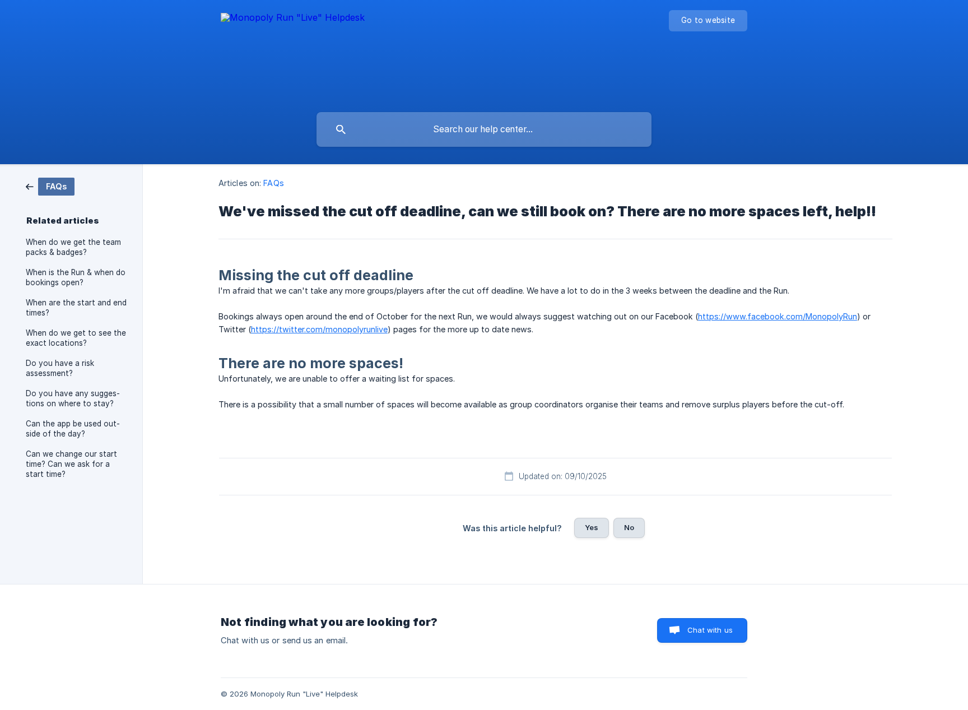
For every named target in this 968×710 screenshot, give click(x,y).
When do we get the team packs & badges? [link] (73, 247)
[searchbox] (484, 129)
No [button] (629, 527)
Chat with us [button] (710, 629)
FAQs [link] (273, 183)
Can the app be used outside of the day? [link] (73, 428)
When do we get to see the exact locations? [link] (76, 337)
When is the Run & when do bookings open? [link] (75, 277)
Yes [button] (591, 527)
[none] (293, 53)
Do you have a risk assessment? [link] (60, 368)
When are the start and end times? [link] (76, 307)
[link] (50, 185)
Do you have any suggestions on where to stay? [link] (73, 398)
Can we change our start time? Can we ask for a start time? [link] (71, 464)
